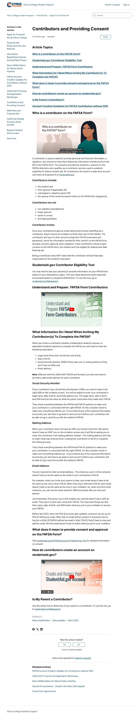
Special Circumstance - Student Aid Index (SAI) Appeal (58, 686)
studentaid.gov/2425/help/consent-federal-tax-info (61, 540)
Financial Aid (41, 15)
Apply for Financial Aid (59, 15)
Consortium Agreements (44, 691)
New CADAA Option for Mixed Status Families (16, 68)
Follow (105, 37)
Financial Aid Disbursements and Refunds (16, 45)
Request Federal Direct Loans (15, 132)
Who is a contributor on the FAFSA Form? (56, 54)
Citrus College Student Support (20, 15)
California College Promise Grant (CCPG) (15, 121)
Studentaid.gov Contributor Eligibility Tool (57, 60)
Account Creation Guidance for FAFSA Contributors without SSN (70, 106)
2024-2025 (73, 620)
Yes (64, 645)
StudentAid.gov (66, 174)
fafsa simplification (41, 620)
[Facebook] (33, 629)
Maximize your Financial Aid (14, 112)
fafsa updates (59, 620)
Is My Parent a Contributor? (48, 99)
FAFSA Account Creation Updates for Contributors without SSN (17, 81)
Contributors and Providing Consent (16, 104)
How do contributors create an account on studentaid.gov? (66, 93)
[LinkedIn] (41, 629)
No (79, 645)
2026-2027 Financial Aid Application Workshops (17, 94)
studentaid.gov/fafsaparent (45, 281)
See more (11, 138)
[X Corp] (37, 629)
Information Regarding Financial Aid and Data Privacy (17, 57)
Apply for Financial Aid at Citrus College (17, 36)
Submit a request (112, 5)
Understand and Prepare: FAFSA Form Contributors (62, 66)
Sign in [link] (126, 5)
